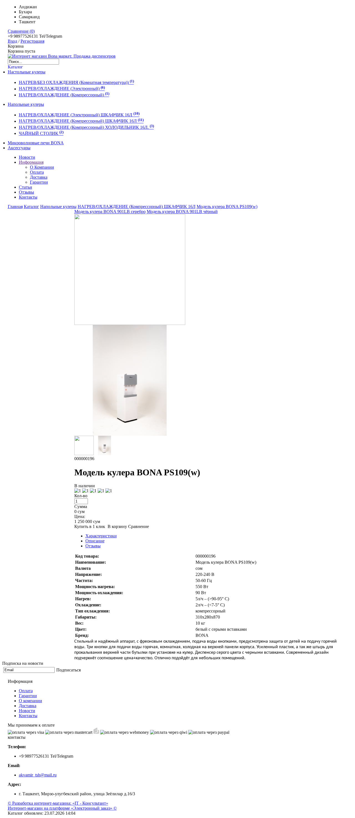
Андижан (28, 6)
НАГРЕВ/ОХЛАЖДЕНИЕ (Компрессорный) (64, 95)
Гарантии (39, 182)
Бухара (25, 11)
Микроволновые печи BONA (36, 142)
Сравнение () (21, 31)
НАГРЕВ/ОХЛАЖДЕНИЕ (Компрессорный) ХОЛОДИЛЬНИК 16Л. (86, 127)
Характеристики (101, 536)
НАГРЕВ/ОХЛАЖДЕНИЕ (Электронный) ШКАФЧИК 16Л (79, 114)
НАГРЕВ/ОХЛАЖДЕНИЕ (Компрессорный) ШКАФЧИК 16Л (81, 121)
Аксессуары (19, 147)
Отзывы (26, 192)
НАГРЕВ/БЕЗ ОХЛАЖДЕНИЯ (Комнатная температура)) (76, 82)
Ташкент (27, 21)
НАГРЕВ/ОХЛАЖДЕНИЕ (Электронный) (62, 88)
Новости (27, 157)
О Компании (42, 167)
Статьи (25, 187)
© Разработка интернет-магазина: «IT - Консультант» (58, 803)
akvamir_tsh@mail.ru (38, 775)
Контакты (28, 197)
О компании (30, 700)
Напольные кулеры (26, 104)
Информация (31, 162)
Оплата (37, 172)
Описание (95, 541)
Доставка (38, 177)
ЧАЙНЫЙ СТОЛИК (41, 133)
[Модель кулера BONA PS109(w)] (129, 323)
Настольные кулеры (26, 72)
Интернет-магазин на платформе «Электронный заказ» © (62, 808)
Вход (12, 41)
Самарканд (29, 16)
